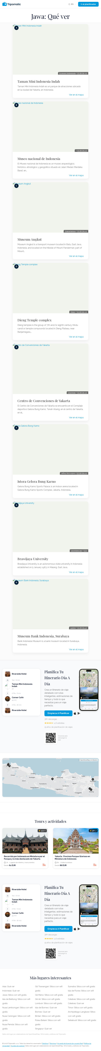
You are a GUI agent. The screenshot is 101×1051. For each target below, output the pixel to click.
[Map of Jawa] (50, 777)
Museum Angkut (29, 239)
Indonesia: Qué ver (11, 991)
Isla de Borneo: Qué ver (46, 1007)
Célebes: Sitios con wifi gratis (81, 999)
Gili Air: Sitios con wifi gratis (47, 999)
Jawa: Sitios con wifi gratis (14, 995)
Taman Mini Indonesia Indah (38, 81)
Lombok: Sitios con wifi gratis (48, 1003)
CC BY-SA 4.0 (82, 150)
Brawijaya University (32, 559)
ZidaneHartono (70, 231)
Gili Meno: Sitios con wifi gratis (49, 995)
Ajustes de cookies (17, 1046)
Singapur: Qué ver (43, 1029)
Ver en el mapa (76, 94)
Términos (53, 1043)
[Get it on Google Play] (78, 713)
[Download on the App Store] (75, 713)
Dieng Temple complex (34, 320)
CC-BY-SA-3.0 (82, 312)
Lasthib (73, 628)
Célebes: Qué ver (76, 1003)
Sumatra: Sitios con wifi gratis (81, 986)
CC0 (85, 551)
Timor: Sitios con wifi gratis (80, 1007)
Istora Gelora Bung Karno (36, 481)
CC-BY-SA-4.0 (82, 473)
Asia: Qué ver (8, 986)
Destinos (45, 1043)
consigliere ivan (76, 551)
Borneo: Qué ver (42, 1012)
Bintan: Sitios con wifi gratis (47, 1016)
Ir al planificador (88, 4)
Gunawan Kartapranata (67, 73)
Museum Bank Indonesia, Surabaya (43, 636)
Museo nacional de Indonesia (38, 159)
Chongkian (72, 393)
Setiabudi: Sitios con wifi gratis (82, 1020)
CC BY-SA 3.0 (82, 73)
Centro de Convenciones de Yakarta (43, 401)
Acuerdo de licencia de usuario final (70, 1043)
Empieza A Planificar (58, 713)
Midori (73, 312)
